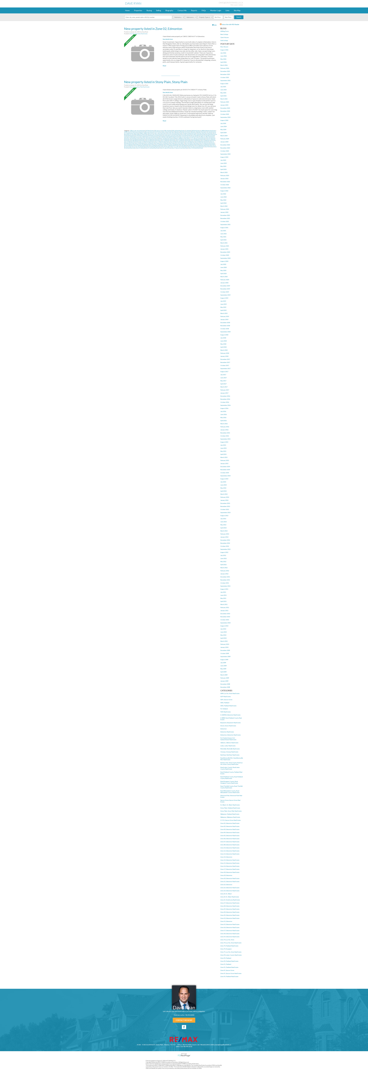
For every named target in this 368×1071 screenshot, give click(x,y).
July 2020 (223, 264)
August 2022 (224, 191)
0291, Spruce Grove (226, 699)
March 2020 (224, 276)
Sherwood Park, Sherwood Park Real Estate (169, 136)
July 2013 (223, 518)
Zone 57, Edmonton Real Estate (229, 930)
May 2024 (223, 129)
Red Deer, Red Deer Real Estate (229, 755)
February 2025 (224, 102)
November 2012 (225, 543)
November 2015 (225, 433)
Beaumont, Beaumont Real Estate (230, 722)
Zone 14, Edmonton (226, 857)
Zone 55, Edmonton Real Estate (229, 924)
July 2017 (223, 374)
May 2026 (223, 59)
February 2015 (224, 460)
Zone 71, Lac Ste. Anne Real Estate (230, 952)
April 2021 (223, 240)
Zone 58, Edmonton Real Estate (229, 933)
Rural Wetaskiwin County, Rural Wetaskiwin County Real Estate (229, 791)
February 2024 (224, 139)
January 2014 (224, 500)
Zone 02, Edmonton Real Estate (229, 826)
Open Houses (224, 37)
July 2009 (223, 662)
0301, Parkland (224, 702)
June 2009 (223, 665)
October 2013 (224, 509)
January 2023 (224, 178)
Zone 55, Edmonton (226, 921)
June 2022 (223, 197)
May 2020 (223, 270)
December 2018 (225, 322)
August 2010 (224, 626)
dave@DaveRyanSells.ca (223, 1045)
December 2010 (225, 613)
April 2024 (223, 132)
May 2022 (223, 200)
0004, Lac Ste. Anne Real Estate (229, 693)
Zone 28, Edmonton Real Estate (229, 906)
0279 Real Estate (225, 696)
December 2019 (225, 286)
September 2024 (225, 117)
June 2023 (223, 163)
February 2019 (224, 316)
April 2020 (223, 273)
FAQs (204, 10)
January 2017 (224, 393)
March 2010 (224, 641)
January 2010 (224, 647)
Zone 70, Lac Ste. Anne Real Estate (230, 943)
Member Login (215, 10)
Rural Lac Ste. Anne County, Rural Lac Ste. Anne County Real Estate (231, 763)
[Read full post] (142, 53)
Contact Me (182, 10)
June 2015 (223, 448)
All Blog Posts (224, 31)
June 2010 (223, 632)
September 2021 (225, 224)
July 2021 (223, 230)
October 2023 (224, 151)
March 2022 (224, 206)
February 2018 (224, 353)
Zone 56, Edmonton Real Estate (229, 927)
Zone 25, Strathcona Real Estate (230, 900)
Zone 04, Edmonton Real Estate (229, 832)
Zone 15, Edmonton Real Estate (229, 863)
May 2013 (223, 525)
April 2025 (223, 96)
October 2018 (224, 328)
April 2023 (223, 169)
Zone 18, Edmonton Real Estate (229, 872)
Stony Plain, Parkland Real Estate (230, 808)
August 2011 (224, 589)
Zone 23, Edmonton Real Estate (229, 890)
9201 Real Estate (225, 712)
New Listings (224, 34)
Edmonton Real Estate (227, 732)
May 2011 (223, 598)
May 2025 (223, 93)
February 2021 (224, 246)
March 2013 (224, 531)
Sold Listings (224, 40)
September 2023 (225, 154)
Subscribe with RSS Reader (230, 24)
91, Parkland (224, 709)
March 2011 (224, 604)
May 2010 (223, 635)
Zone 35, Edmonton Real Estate (229, 915)
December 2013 (225, 503)
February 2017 (224, 390)
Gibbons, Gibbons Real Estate (229, 742)
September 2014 (225, 476)
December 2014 (225, 466)
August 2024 (224, 120)
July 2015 (223, 445)
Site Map (237, 10)
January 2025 (224, 105)
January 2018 (224, 356)
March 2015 (224, 457)
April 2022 (223, 203)
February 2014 (224, 497)
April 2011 (223, 601)
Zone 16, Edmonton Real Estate (229, 866)
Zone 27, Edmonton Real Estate (229, 903)
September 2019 (225, 295)
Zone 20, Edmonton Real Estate (229, 878)
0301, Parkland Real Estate (228, 705)
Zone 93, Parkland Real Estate (229, 976)
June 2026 (223, 56)
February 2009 (224, 678)
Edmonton (223, 729)
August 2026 (224, 50)
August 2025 (224, 83)
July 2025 (223, 86)
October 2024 (224, 114)
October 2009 (224, 653)
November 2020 (225, 252)
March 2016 (224, 423)
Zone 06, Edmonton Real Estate (229, 838)
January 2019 (224, 319)
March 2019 (224, 313)
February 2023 (224, 175)
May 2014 (223, 488)
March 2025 (224, 99)
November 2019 (225, 289)
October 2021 (224, 221)
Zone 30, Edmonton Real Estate (229, 912)
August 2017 (224, 371)
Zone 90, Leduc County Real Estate (231, 955)
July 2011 (223, 592)
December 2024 (225, 108)
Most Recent (224, 47)
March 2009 (224, 675)
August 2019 (224, 298)
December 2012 (225, 540)
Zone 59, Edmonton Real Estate (229, 936)
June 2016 (223, 414)
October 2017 (224, 365)
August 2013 (224, 515)
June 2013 (223, 521)
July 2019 (223, 301)
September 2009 (225, 656)
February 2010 (224, 644)
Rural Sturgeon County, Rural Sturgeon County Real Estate (229, 782)
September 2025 (225, 80)
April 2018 (223, 347)
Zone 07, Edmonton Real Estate (229, 841)
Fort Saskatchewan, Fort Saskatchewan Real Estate (228, 738)
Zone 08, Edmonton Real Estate (229, 845)
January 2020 (224, 283)
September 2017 (225, 368)
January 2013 (224, 537)
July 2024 (223, 123)
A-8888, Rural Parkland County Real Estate (134, 131)
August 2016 (224, 408)
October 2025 (224, 77)
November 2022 (225, 181)
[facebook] (184, 1027)
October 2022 (224, 184)
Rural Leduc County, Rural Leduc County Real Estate (230, 768)
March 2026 (224, 65)
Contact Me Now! (184, 1020)
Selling (158, 10)
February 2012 (224, 571)
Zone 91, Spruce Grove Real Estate (230, 973)
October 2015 (224, 436)
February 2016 (224, 427)
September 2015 (225, 439)
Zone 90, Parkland (225, 958)
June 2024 (223, 126)
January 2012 (224, 574)
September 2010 (225, 623)
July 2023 (223, 160)
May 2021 (223, 237)
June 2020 (223, 267)
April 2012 (223, 564)
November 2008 (225, 687)
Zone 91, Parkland (225, 964)
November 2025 (225, 74)
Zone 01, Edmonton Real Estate (229, 823)
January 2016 (224, 430)
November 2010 (225, 616)
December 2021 (225, 215)
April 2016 (223, 420)
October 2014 (224, 472)
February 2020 (224, 279)
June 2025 (223, 89)
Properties (138, 10)
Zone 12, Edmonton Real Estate (229, 851)
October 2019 (224, 292)
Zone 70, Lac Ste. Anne (227, 939)
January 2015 (224, 463)
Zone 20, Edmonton (226, 875)
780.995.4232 (187, 1046)
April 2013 (223, 528)
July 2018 (223, 338)
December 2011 (225, 577)
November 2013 (225, 506)
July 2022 (223, 194)
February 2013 (224, 534)
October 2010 (224, 620)
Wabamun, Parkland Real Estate (229, 814)
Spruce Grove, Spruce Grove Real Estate (189, 136)
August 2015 (224, 442)
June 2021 (223, 233)
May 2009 (223, 669)
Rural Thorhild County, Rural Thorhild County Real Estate (231, 787)
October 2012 (224, 546)
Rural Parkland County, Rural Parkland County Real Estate (231, 777)
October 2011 (224, 583)
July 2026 (223, 53)
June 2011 (223, 595)
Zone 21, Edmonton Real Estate (229, 881)
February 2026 (224, 68)
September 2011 (225, 586)
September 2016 (225, 405)
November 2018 (225, 325)
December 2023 (225, 145)
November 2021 (225, 218)
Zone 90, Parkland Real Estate (229, 961)
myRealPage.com (184, 1055)
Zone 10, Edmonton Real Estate (229, 848)
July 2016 (223, 411)
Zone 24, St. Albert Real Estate (229, 897)
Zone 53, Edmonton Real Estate (229, 918)
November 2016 (225, 399)
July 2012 (223, 555)
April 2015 (223, 454)
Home (127, 10)
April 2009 (223, 672)
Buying (149, 10)
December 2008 (225, 684)
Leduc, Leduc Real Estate (227, 746)
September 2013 (225, 512)
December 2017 (225, 359)
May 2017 (223, 381)
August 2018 (224, 335)
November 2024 (225, 111)
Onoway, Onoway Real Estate (229, 752)
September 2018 (225, 332)
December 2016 (225, 396)
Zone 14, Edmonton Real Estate (229, 860)
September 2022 (225, 188)
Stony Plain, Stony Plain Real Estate (231, 811)
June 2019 (223, 304)
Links (227, 10)
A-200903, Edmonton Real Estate (230, 715)
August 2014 (224, 479)
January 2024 (224, 142)
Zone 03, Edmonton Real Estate (229, 829)
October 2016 (224, 402)
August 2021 (224, 227)
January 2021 (224, 249)
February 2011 (224, 607)
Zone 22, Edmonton (226, 884)
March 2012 (224, 567)
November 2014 (225, 469)
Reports (194, 10)
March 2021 (224, 243)
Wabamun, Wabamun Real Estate (230, 817)
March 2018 (224, 350)
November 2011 (225, 580)
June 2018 (223, 341)
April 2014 (223, 491)
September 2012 (225, 549)
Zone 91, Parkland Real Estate (229, 967)
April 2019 (223, 310)
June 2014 (223, 485)
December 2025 (225, 71)
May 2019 (223, 307)
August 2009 (224, 659)
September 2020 (225, 258)
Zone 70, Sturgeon (226, 949)
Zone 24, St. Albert (226, 894)
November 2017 (225, 362)
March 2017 (224, 387)
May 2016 (223, 417)
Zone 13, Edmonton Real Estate (229, 854)
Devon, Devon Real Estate (228, 726)
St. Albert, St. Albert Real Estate (230, 805)
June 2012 (223, 558)
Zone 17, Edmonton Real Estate (229, 869)
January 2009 (224, 681)
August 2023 (224, 157)
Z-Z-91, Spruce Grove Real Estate (230, 820)
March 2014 (224, 494)
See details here (168, 39)
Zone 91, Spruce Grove (227, 970)
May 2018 (223, 344)
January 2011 (224, 610)
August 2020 (224, 261)
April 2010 (223, 638)
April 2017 (223, 384)
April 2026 (223, 62)
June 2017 (223, 377)
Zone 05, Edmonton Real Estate (229, 835)
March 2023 (224, 172)
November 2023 (225, 148)
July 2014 (223, 482)
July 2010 (223, 629)
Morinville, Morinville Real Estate (230, 749)
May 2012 (223, 561)
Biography (169, 10)
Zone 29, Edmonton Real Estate (229, 909)
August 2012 (224, 552)
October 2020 (224, 255)
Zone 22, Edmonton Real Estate (229, 887)
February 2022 (224, 209)
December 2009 (225, 650)
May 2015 (223, 451)
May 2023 (223, 166)
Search (238, 17)
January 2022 (224, 212)
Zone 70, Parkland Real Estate (229, 946)
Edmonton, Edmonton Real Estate (230, 735)
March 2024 (224, 135)
